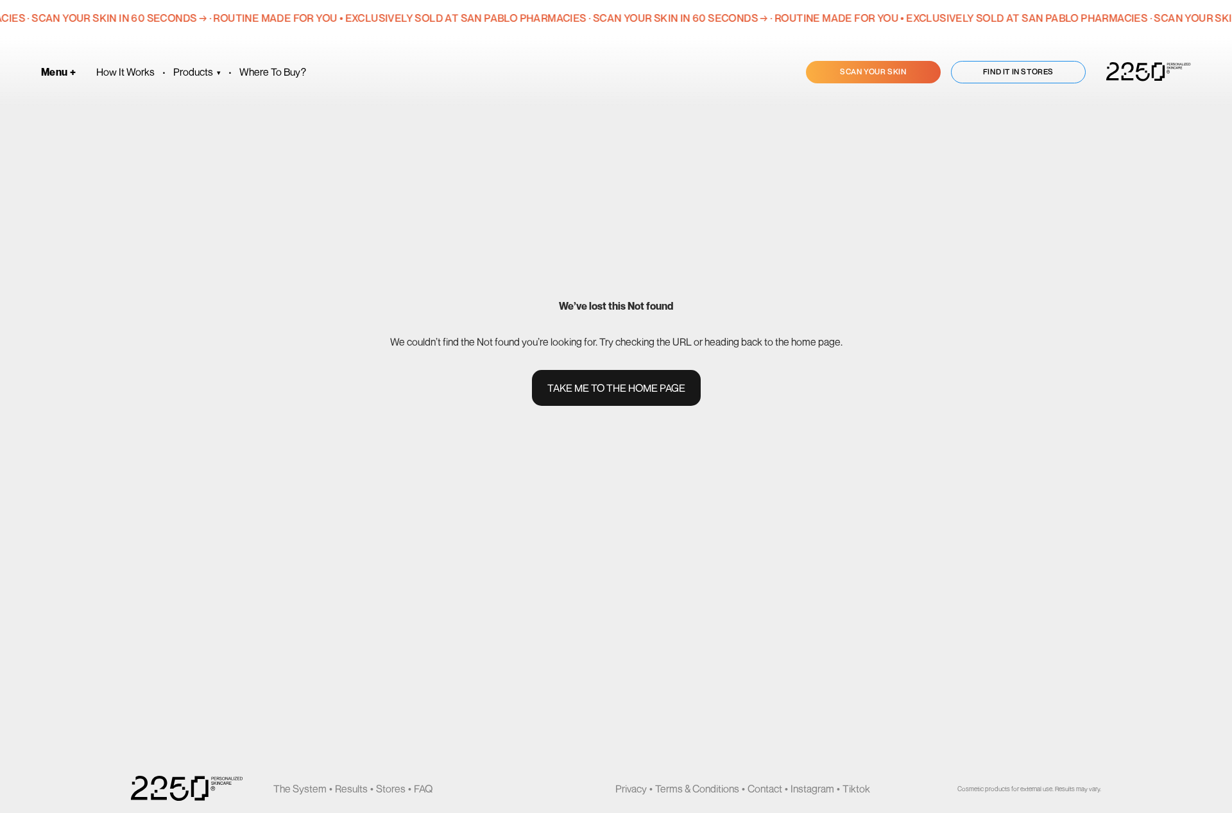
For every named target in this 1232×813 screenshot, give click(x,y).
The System (300, 788)
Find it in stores (1018, 71)
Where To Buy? (272, 71)
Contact (765, 788)
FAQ (423, 788)
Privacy (631, 788)
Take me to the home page (616, 387)
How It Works (125, 71)
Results (351, 788)
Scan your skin (873, 71)
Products (197, 71)
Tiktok (856, 788)
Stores (391, 788)
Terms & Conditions (697, 788)
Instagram (812, 788)
